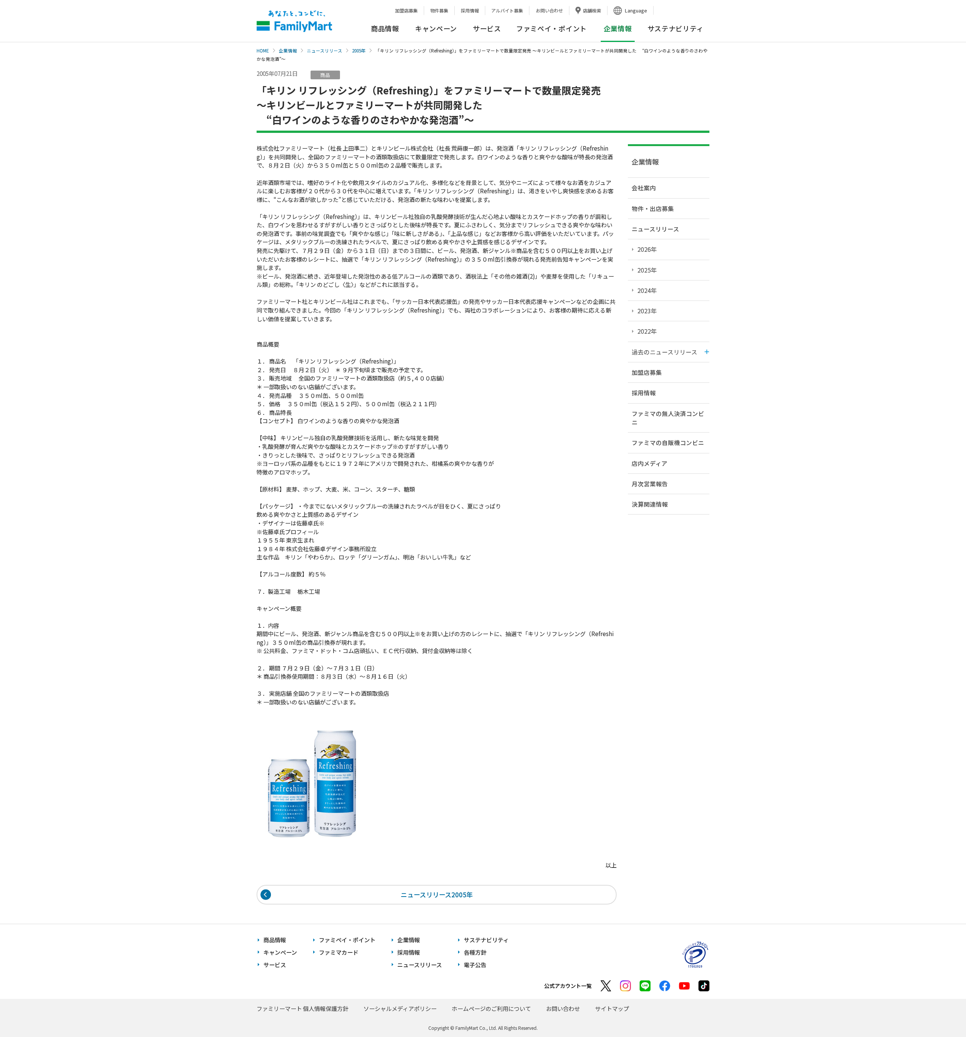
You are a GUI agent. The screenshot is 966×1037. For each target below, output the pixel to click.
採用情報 (470, 10)
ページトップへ (941, 1012)
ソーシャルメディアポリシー (400, 1008)
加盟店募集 (406, 10)
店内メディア (650, 463)
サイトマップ (612, 1008)
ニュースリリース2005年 (437, 894)
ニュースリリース (324, 51)
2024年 (647, 290)
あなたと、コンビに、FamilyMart (294, 21)
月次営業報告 (650, 483)
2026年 (647, 249)
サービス (487, 28)
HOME (263, 51)
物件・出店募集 (653, 208)
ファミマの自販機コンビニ (668, 442)
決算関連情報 (650, 504)
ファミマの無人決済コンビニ (668, 417)
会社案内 (644, 187)
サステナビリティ (676, 28)
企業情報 (288, 51)
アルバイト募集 (507, 10)
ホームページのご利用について (491, 1008)
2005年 (359, 51)
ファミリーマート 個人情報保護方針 (302, 1008)
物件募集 (439, 10)
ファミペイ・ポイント (551, 28)
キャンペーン (436, 28)
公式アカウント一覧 (568, 985)
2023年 (647, 311)
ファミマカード (338, 952)
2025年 (647, 270)
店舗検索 (592, 10)
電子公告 (475, 965)
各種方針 (475, 952)
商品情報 (385, 28)
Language (636, 10)
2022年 (647, 331)
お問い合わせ (549, 10)
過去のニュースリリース (664, 352)
